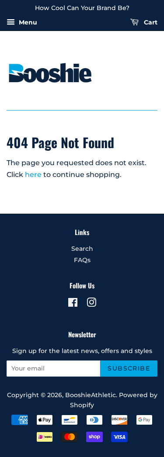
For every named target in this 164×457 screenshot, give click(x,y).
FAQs (82, 259)
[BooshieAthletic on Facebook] (73, 304)
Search (82, 248)
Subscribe (129, 368)
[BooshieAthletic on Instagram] (91, 304)
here (33, 174)
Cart (149, 22)
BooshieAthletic (90, 394)
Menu (27, 22)
